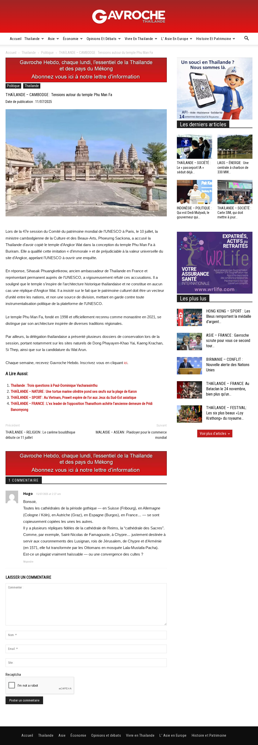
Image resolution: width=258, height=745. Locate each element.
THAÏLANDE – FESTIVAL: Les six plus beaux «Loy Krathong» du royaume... (226, 413)
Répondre (28, 561)
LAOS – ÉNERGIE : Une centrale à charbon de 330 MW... (233, 167)
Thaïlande (32, 38)
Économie (71, 38)
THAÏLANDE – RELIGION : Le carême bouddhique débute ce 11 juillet (40, 435)
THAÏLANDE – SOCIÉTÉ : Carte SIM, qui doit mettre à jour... (234, 212)
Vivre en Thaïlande (139, 38)
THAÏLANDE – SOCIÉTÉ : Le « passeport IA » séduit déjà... (194, 167)
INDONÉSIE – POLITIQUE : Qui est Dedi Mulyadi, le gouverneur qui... (194, 212)
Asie (51, 38)
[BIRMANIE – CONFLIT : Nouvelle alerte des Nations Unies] (189, 365)
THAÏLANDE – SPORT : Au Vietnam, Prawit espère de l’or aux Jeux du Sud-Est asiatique (73, 397)
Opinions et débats (102, 38)
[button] (246, 39)
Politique (47, 53)
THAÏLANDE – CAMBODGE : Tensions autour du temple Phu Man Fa (59, 94)
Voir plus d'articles (213, 434)
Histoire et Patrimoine (213, 38)
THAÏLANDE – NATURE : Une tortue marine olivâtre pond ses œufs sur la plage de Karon (74, 391)
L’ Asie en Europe (174, 38)
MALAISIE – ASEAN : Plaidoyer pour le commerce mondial (131, 435)
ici (125, 363)
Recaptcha (13, 675)
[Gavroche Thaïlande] (129, 16)
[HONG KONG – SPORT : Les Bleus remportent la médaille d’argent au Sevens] (189, 317)
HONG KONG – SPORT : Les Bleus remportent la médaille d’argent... (228, 316)
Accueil (16, 38)
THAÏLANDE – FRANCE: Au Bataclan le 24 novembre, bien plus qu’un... (227, 389)
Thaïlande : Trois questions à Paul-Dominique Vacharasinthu (54, 385)
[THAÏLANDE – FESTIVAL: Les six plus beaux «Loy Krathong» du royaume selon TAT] (189, 414)
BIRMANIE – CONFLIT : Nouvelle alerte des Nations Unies (227, 364)
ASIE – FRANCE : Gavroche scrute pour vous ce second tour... (228, 340)
